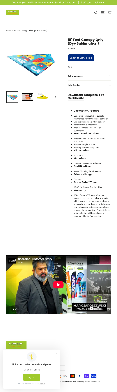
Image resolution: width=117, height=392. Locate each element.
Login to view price (81, 58)
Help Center (74, 85)
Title (70, 67)
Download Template (83, 95)
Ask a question (75, 76)
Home (8, 30)
